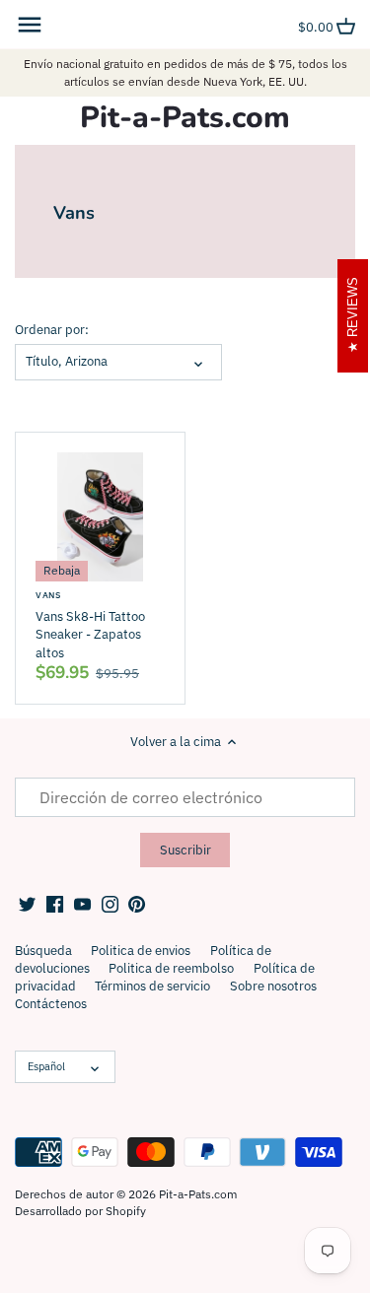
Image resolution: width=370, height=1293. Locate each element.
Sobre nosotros (273, 986)
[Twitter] (27, 904)
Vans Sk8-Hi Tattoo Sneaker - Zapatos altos (90, 625)
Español (46, 1066)
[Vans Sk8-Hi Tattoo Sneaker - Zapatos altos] (100, 516)
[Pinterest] (136, 904)
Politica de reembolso (171, 968)
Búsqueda (43, 950)
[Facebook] (54, 904)
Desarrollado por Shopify (80, 1210)
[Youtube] (82, 904)
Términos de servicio (152, 986)
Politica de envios (140, 950)
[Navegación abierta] (29, 24)
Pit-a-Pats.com (185, 118)
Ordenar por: (52, 330)
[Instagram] (110, 904)
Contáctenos (51, 1003)
